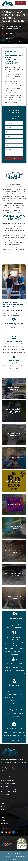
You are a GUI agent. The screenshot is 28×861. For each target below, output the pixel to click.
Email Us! (9, 38)
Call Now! (9, 33)
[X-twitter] (17, 832)
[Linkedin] (13, 832)
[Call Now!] (3, 34)
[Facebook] (2, 832)
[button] (24, 6)
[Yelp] (9, 832)
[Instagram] (6, 832)
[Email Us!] (3, 39)
